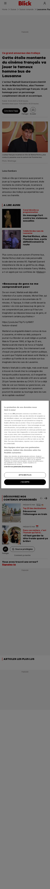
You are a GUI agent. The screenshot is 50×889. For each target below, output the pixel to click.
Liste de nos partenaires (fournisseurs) (18, 466)
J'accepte (25, 482)
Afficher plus (25, 475)
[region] (25, 444)
